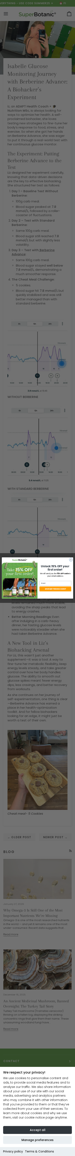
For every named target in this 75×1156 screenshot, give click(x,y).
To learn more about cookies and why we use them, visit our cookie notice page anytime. (35, 1113)
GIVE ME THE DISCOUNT (55, 589)
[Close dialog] (70, 559)
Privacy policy (13, 1151)
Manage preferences (37, 1140)
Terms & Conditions (39, 1151)
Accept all (37, 1130)
